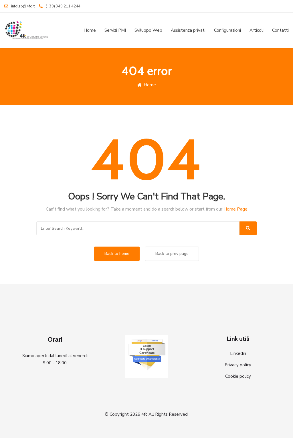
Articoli (257, 30)
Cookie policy (238, 376)
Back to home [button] (116, 253)
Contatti (280, 30)
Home (90, 30)
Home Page (235, 209)
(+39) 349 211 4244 (63, 6)
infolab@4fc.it (23, 6)
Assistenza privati (188, 30)
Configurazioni (227, 30)
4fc (144, 414)
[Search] (248, 228)
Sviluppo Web (148, 30)
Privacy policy (238, 365)
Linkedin (238, 353)
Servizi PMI (115, 30)
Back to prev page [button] (172, 253)
